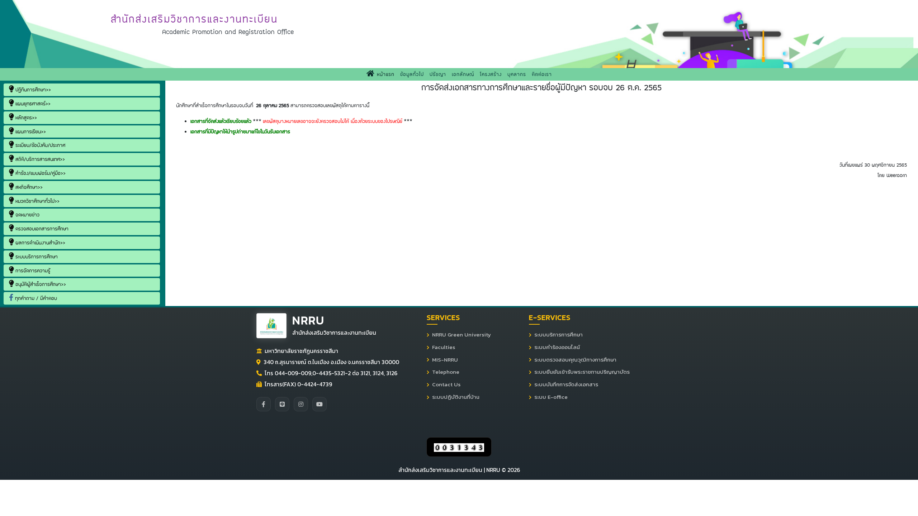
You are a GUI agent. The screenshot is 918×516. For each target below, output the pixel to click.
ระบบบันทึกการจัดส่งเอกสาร (566, 384)
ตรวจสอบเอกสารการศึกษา (41, 228)
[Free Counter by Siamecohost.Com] (459, 446)
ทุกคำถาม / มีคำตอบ (35, 298)
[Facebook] (263, 404)
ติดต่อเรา (542, 74)
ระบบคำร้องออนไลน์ (557, 347)
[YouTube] (319, 404)
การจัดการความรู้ (32, 270)
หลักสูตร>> (25, 117)
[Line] (282, 404)
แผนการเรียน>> (30, 131)
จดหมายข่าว (26, 214)
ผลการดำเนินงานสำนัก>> (39, 242)
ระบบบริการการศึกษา (36, 256)
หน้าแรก (386, 74)
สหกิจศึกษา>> (28, 187)
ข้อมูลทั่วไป (412, 74)
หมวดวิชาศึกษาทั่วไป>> (37, 201)
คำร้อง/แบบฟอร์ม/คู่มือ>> (40, 173)
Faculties (443, 347)
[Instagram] (301, 404)
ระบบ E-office (551, 397)
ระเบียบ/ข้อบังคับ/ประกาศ (39, 145)
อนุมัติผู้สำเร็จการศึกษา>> (40, 284)
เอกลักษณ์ (463, 74)
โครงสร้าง (491, 74)
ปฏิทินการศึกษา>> (32, 89)
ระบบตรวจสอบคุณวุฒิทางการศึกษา (575, 360)
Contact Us (446, 384)
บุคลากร (516, 74)
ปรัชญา (438, 74)
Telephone (445, 372)
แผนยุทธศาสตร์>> (32, 103)
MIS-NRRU (445, 360)
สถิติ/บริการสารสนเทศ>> (39, 159)
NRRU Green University (461, 335)
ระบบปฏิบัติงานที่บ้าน (455, 397)
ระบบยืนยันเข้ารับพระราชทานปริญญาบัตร (582, 372)
